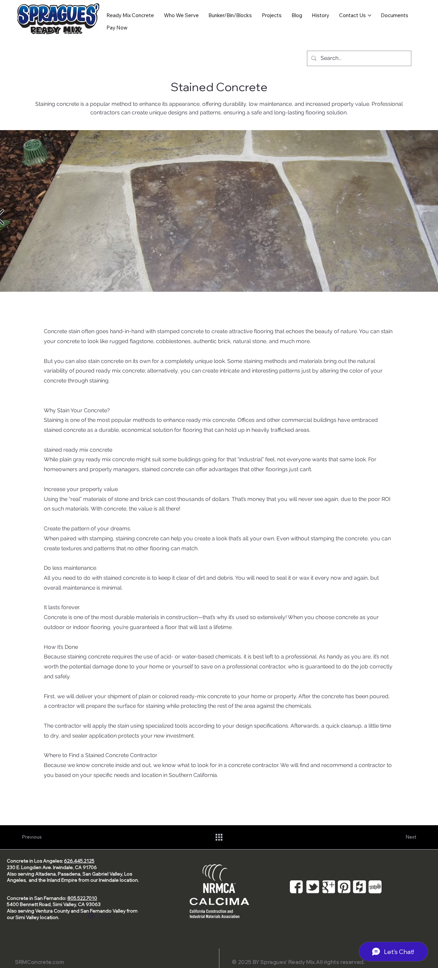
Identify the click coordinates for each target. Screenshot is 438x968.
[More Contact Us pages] (369, 15)
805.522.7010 (82, 898)
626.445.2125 (79, 861)
